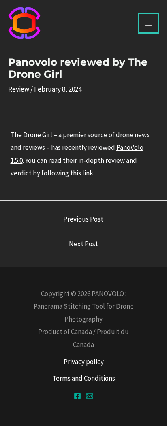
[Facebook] (77, 396)
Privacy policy (84, 361)
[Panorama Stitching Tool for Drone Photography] (24, 23)
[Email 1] (89, 396)
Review (18, 89)
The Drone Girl (32, 134)
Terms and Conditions (83, 378)
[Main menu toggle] (148, 23)
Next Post (83, 243)
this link (81, 172)
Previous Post (83, 219)
